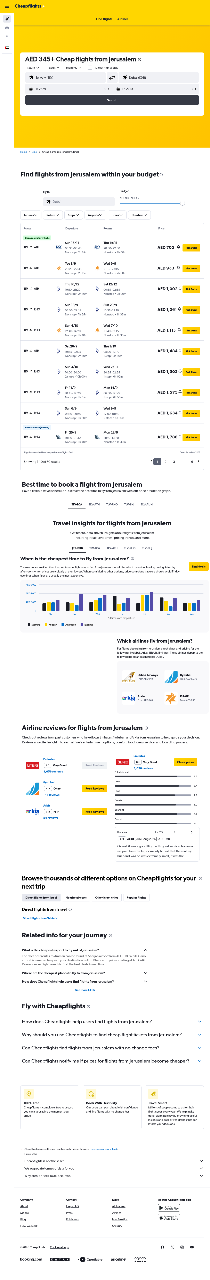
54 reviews (50, 817)
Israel (34, 151)
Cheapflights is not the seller (44, 1161)
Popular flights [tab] (136, 897)
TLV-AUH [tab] (147, 504)
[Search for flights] (7, 19)
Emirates (49, 759)
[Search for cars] (7, 27)
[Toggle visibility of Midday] (51, 624)
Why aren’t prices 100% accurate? (48, 1176)
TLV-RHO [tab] (112, 504)
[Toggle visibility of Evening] (87, 624)
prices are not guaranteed (104, 1149)
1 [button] (157, 462)
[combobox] (74, 68)
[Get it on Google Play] (169, 1208)
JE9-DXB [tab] (77, 548)
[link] (185, 762)
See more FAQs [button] (85, 990)
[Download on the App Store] (169, 1217)
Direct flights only (106, 67)
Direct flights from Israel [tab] (41, 897)
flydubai (49, 782)
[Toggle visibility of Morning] (34, 624)
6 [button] (192, 462)
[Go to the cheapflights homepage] (30, 6)
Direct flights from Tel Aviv (40, 918)
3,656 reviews (53, 771)
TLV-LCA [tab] (77, 504)
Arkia (46, 805)
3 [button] (174, 462)
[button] (6, 6)
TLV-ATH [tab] (94, 504)
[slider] (182, 203)
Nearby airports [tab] (76, 897)
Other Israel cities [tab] (106, 897)
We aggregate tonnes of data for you (49, 1168)
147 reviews (51, 794)
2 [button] (166, 462)
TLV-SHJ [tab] (129, 504)
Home (23, 151)
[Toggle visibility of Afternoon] (69, 624)
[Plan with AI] (7, 36)
